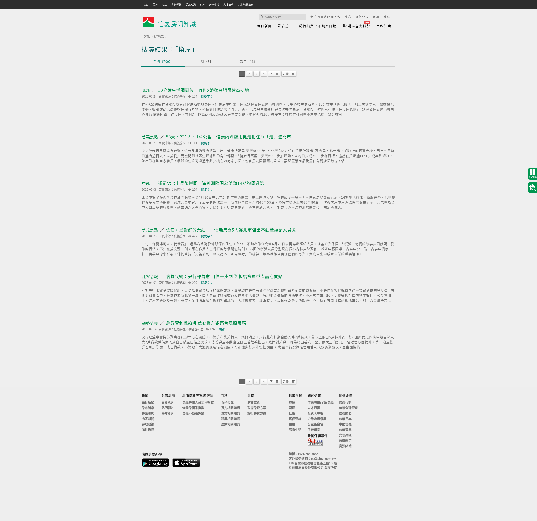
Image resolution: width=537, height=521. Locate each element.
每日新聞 (264, 25)
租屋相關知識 (230, 419)
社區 (292, 413)
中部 (146, 183)
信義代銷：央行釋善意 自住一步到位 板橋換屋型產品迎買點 (224, 276)
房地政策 (148, 424)
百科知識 (383, 25)
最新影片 (168, 402)
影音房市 (285, 25)
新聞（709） (162, 61)
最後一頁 (289, 74)
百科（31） (206, 61)
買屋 (292, 402)
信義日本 (345, 419)
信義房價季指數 (193, 408)
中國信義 (345, 424)
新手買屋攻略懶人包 (325, 16)
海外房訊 (148, 429)
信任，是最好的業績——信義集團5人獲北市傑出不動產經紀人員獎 (231, 230)
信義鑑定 (345, 440)
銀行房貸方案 (256, 413)
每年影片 (168, 413)
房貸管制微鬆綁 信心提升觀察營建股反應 (206, 323)
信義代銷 (345, 402)
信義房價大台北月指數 (198, 402)
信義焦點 (150, 137)
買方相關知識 (230, 408)
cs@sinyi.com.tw (323, 458)
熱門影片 (168, 408)
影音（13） (248, 61)
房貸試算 (253, 402)
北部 (146, 90)
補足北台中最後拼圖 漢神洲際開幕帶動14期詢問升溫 (211, 183)
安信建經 (345, 435)
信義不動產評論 (193, 413)
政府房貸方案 (256, 408)
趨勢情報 (150, 323)
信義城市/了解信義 (321, 402)
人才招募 (314, 408)
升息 (386, 16)
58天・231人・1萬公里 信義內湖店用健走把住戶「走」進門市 (228, 137)
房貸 (348, 16)
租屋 (292, 424)
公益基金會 (315, 424)
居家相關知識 (230, 424)
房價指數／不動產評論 (318, 25)
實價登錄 (362, 16)
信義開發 (345, 413)
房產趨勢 (148, 413)
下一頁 (274, 74)
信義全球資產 (348, 408)
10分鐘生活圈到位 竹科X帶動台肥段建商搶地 (203, 90)
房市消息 (148, 408)
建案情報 (150, 276)
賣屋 (376, 16)
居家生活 (295, 429)
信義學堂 (314, 429)
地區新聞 (148, 419)
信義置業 (345, 429)
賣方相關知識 (230, 413)
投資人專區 (315, 413)
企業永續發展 (317, 419)
